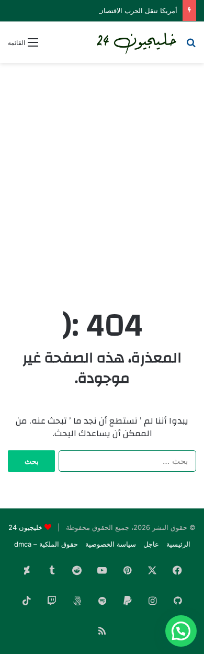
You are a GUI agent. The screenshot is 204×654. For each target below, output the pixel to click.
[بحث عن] (191, 46)
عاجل (151, 544)
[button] (181, 631)
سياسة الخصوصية (110, 544)
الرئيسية (178, 544)
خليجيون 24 (25, 527)
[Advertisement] (102, 175)
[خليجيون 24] (136, 42)
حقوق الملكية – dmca (46, 544)
